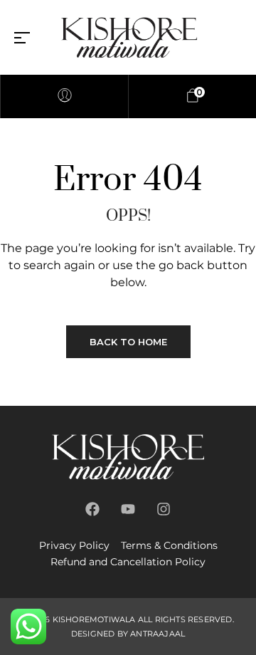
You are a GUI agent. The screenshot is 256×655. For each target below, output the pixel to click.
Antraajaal (157, 634)
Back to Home (128, 341)
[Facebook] (92, 509)
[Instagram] (163, 509)
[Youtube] (128, 509)
